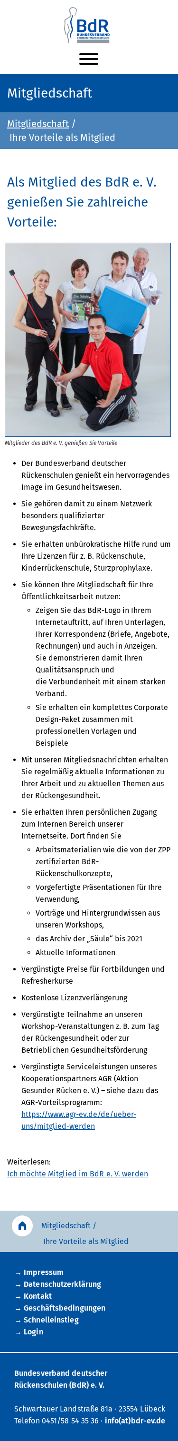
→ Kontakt (33, 1296)
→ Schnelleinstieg (46, 1319)
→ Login (28, 1331)
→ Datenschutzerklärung (57, 1284)
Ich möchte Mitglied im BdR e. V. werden (77, 1173)
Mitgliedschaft (38, 123)
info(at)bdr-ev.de (135, 1420)
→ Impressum (39, 1272)
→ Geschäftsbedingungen (59, 1308)
